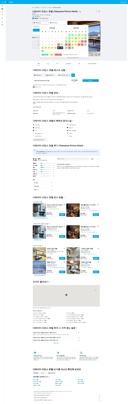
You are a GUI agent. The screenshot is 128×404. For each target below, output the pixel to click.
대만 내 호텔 (58, 379)
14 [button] (55, 41)
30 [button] (61, 48)
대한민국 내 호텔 (58, 381)
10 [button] (42, 41)
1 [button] (58, 35)
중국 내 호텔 (80, 379)
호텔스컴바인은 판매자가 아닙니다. (42, 395)
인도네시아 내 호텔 (37, 381)
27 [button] (52, 48)
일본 (35, 7)
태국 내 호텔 (58, 385)
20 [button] (52, 44)
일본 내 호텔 (80, 381)
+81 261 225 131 (36, 16)
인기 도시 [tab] (43, 373)
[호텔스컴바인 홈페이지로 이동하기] (9, 2)
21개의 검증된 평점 (43, 18)
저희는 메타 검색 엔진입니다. (41, 397)
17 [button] (42, 44)
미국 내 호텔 (35, 383)
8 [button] (58, 38)
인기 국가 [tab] (36, 373)
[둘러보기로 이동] (2, 14)
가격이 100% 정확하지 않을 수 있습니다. (43, 400)
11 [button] (45, 41)
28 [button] (55, 48)
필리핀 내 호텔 (58, 383)
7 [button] (55, 38)
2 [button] (72, 35)
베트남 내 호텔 (81, 383)
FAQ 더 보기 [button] (56, 343)
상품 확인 (62, 214)
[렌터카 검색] (2, 11)
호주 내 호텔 (35, 379)
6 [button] (52, 38)
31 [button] (42, 51)
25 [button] (45, 48)
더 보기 (34, 103)
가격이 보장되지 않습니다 (67, 391)
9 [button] (72, 38)
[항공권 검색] (2, 6)
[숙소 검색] (2, 9)
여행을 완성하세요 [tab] (51, 373)
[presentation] (78, 57)
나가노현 (42, 7)
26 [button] (49, 48)
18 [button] (45, 44)
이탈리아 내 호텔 (36, 385)
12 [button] (49, 41)
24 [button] (42, 48)
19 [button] (49, 44)
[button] (2, 2)
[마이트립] (2, 18)
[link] (41, 218)
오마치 (49, 7)
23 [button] (61, 44)
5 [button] (82, 35)
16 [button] (61, 41)
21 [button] (55, 44)
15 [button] (58, 41)
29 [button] (58, 48)
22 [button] (58, 44)
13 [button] (52, 41)
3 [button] (42, 38)
